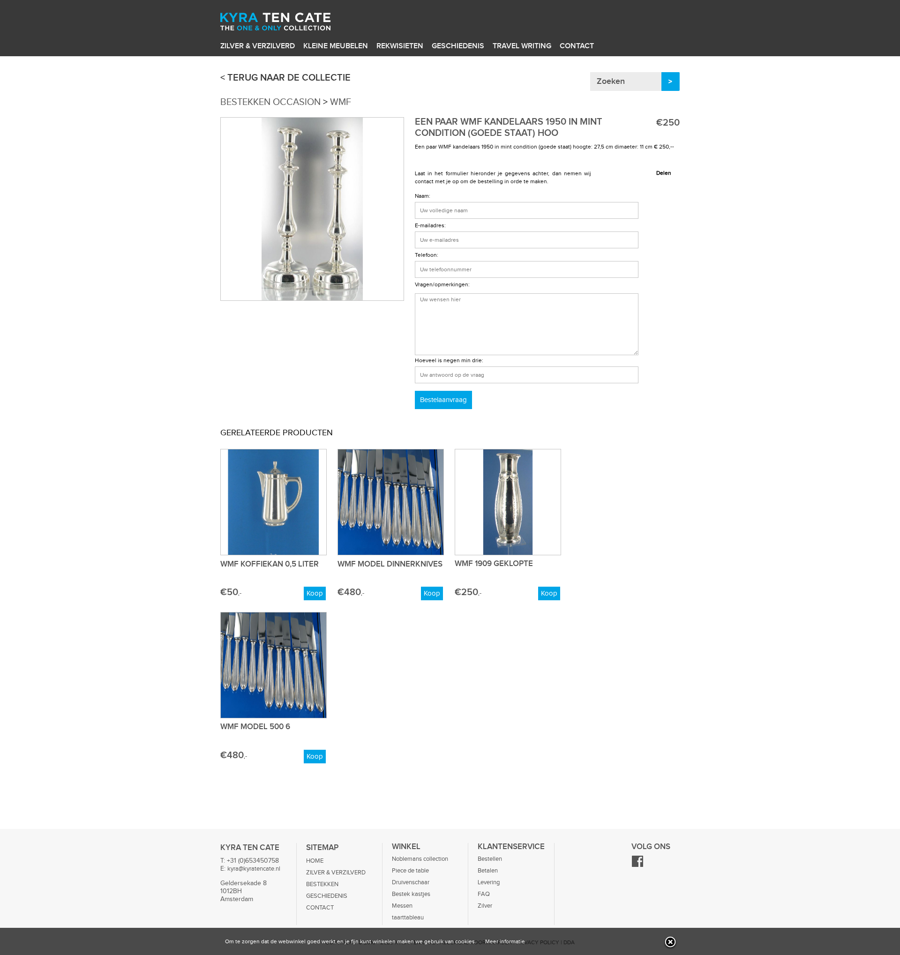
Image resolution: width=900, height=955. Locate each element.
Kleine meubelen (335, 46)
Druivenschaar (410, 882)
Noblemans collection (420, 859)
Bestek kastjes (411, 894)
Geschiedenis (458, 46)
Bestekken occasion (270, 102)
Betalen (488, 870)
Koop (315, 593)
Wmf (340, 102)
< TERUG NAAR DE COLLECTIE (285, 77)
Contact (577, 46)
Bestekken (322, 884)
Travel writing (522, 46)
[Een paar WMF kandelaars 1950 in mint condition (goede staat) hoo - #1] (312, 299)
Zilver (485, 906)
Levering (489, 882)
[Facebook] (637, 865)
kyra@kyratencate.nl (253, 869)
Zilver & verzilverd (257, 46)
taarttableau (408, 917)
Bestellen (490, 859)
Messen (402, 906)
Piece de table (410, 870)
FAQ (484, 894)
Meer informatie (505, 941)
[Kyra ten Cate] (291, 23)
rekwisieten (399, 46)
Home (314, 861)
